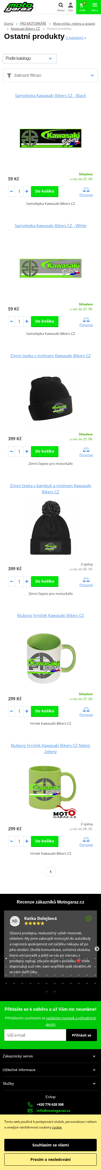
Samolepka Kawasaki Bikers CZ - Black (50, 95)
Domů (8, 23)
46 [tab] (77, 982)
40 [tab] (29, 982)
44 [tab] (61, 982)
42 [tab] (45, 982)
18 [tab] (45, 965)
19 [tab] (53, 965)
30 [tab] (45, 973)
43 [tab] (53, 982)
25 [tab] (5, 973)
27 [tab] (21, 973)
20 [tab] (61, 965)
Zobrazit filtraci (27, 75)
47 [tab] (85, 982)
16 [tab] (29, 965)
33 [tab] (69, 973)
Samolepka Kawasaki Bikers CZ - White (50, 225)
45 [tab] (69, 982)
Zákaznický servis (18, 1056)
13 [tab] (5, 965)
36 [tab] (93, 973)
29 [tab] (37, 973)
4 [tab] (29, 957)
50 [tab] (53, 990)
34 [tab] (77, 973)
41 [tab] (37, 982)
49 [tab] (45, 990)
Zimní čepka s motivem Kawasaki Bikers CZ (51, 355)
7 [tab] (53, 957)
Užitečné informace (19, 1070)
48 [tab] (93, 982)
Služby (8, 1083)
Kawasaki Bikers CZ (25, 28)
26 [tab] (13, 973)
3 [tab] (21, 957)
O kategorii (74, 37)
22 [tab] (77, 965)
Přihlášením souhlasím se (50, 1021)
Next (97, 949)
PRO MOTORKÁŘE (33, 23)
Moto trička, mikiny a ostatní (74, 23)
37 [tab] (5, 982)
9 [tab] (69, 957)
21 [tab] (69, 965)
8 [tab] (61, 957)
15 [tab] (21, 965)
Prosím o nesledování (50, 1159)
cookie (57, 1127)
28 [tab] (29, 973)
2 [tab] (13, 957)
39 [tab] (21, 982)
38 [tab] (13, 982)
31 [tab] (53, 973)
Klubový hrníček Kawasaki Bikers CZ (50, 615)
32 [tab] (61, 973)
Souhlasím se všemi (50, 1144)
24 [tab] (93, 965)
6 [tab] (45, 957)
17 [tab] (37, 965)
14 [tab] (13, 965)
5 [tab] (37, 957)
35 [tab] (85, 973)
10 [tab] (77, 957)
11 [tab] (85, 957)
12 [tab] (93, 957)
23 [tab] (85, 965)
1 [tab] (5, 957)
